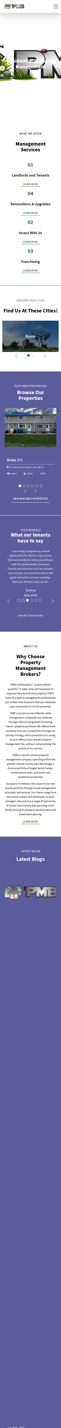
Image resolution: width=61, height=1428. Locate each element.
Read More (30, 595)
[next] (56, 108)
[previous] (5, 108)
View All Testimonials (30, 615)
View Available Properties (30, 498)
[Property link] (32, 439)
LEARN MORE (30, 184)
